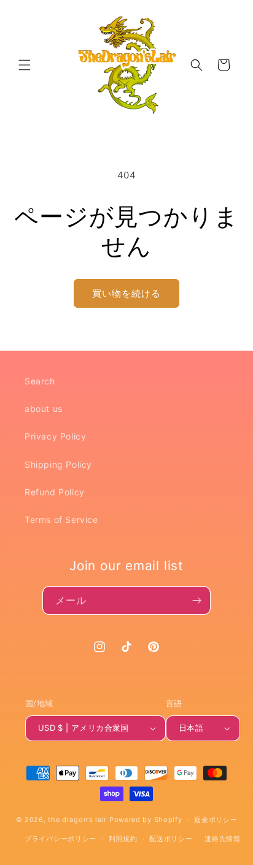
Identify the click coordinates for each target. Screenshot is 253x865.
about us (44, 408)
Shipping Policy (58, 464)
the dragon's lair (77, 819)
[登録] (196, 600)
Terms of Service (61, 519)
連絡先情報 (222, 838)
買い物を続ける (126, 293)
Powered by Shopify (145, 819)
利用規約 (123, 838)
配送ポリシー (170, 838)
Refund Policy (55, 492)
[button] (24, 64)
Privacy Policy (55, 436)
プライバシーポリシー (60, 838)
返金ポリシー (215, 819)
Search (40, 381)
